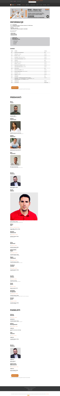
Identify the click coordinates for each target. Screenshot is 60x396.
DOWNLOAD (41, 0)
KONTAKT (30, 0)
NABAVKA (34, 0)
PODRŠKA (37, 0)
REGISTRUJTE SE (15, 87)
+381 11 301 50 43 (19, 1)
